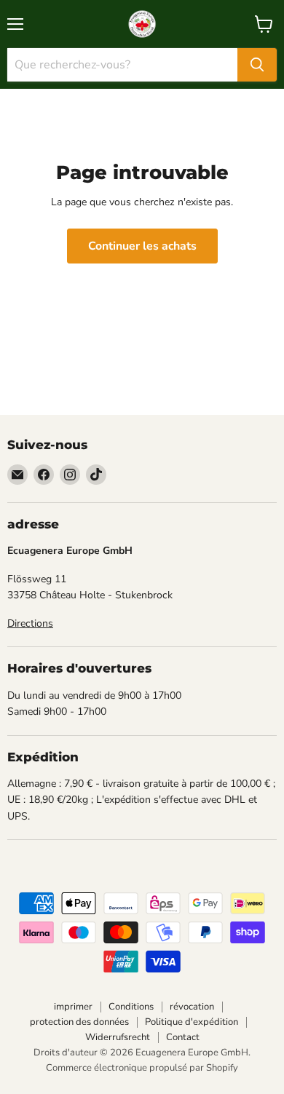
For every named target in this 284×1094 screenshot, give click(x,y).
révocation (192, 1006)
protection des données (79, 1021)
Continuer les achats (142, 246)
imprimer (73, 1006)
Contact (183, 1037)
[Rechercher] (257, 65)
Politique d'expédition (191, 1021)
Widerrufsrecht (117, 1037)
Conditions (131, 1006)
